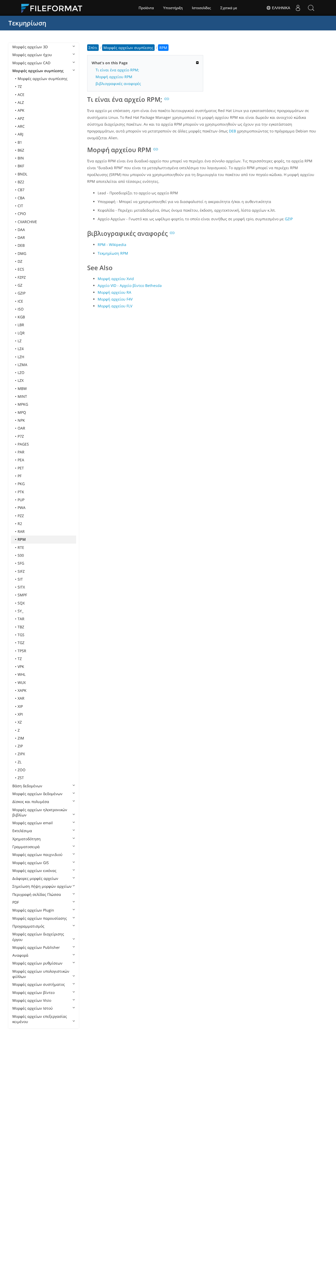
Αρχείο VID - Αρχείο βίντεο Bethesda (130, 285)
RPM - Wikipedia (112, 244)
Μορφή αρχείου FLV (115, 305)
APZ (21, 118)
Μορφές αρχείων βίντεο (33, 992)
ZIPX (21, 753)
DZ (20, 261)
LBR (21, 324)
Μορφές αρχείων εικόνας (34, 870)
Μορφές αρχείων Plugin (33, 910)
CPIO (22, 213)
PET (21, 467)
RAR (21, 531)
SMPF (22, 594)
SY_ (20, 610)
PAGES (23, 444)
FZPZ (22, 277)
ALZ (21, 102)
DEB (21, 245)
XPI (20, 714)
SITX (21, 587)
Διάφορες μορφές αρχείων (35, 878)
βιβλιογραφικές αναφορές (118, 83)
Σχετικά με (228, 8)
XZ (20, 722)
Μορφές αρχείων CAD (31, 62)
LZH (21, 356)
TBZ (21, 626)
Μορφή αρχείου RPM (114, 76)
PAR (21, 451)
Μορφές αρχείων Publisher (36, 947)
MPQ (22, 412)
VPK (21, 666)
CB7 (21, 189)
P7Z (21, 436)
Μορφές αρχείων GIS (30, 862)
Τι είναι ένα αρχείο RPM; (117, 69)
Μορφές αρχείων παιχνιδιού (37, 854)
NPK (21, 420)
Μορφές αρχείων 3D (30, 46)
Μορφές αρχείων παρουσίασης (39, 918)
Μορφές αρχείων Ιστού (32, 1008)
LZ (20, 340)
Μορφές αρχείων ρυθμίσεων (37, 963)
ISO (21, 309)
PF (20, 475)
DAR (21, 237)
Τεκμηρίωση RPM (113, 253)
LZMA (22, 364)
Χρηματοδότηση (26, 838)
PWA (21, 507)
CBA (21, 197)
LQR (21, 332)
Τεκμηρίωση (27, 23)
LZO (21, 372)
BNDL (22, 174)
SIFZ (21, 571)
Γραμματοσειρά (26, 846)
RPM (22, 539)
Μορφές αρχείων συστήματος (38, 984)
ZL (20, 761)
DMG (22, 253)
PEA (21, 459)
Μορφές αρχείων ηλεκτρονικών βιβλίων (39, 812)
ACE (21, 94)
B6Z (21, 150)
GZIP (21, 293)
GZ (20, 285)
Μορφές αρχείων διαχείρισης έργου (38, 936)
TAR (21, 618)
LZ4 (21, 348)
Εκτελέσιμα (22, 830)
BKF (21, 165)
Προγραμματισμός (28, 926)
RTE (21, 547)
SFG (21, 563)
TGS (21, 634)
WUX (22, 682)
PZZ (21, 515)
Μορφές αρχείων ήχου (32, 54)
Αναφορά (20, 955)
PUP (21, 499)
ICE (20, 301)
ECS (21, 269)
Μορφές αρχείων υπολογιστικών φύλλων (40, 974)
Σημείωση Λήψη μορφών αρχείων (42, 886)
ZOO (21, 769)
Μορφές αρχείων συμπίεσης (38, 70)
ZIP (20, 745)
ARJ (20, 134)
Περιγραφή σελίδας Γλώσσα (36, 894)
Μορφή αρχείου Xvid (116, 278)
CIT (20, 205)
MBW (22, 388)
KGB (21, 316)
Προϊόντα (146, 8)
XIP (20, 706)
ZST (21, 777)
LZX (21, 380)
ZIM (21, 738)
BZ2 (21, 181)
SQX (21, 603)
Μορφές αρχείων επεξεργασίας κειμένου (39, 1019)
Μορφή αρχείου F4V (115, 299)
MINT (22, 396)
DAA (21, 229)
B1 (20, 142)
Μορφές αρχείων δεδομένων (37, 793)
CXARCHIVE (27, 221)
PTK (21, 491)
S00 (21, 555)
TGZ (21, 642)
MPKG (23, 404)
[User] (297, 8)
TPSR (22, 650)
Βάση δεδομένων (27, 785)
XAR (21, 698)
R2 (20, 523)
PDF (15, 902)
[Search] (311, 8)
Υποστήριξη (173, 8)
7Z (20, 86)
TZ (20, 658)
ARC (21, 126)
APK (21, 110)
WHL (21, 674)
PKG (21, 483)
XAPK (22, 690)
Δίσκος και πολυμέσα (30, 801)
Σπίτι (92, 47)
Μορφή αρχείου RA (114, 292)
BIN (21, 158)
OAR (21, 428)
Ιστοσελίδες (201, 8)
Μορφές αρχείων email (32, 822)
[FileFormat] (53, 7)
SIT (20, 579)
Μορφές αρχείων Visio (31, 1000)
